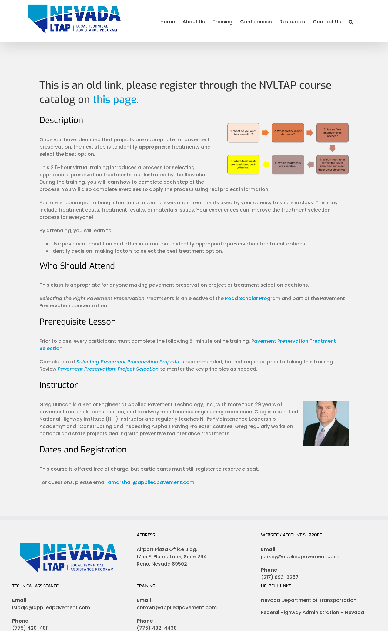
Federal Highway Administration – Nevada (312, 612)
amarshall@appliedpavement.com (151, 482)
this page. (116, 99)
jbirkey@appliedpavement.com (300, 556)
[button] (351, 21)
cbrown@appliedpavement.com (177, 607)
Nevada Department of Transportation (308, 600)
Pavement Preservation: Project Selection (108, 369)
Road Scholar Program (252, 298)
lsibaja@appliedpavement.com (51, 607)
